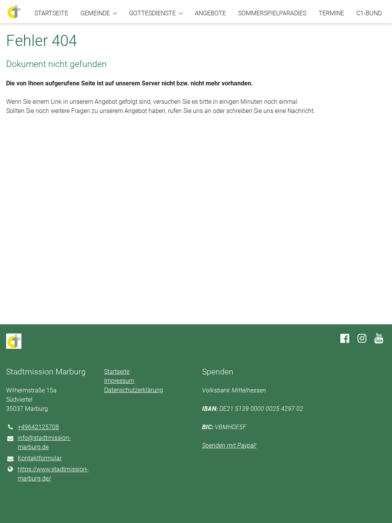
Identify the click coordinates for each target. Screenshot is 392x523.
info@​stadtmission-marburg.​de (44, 442)
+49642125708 (38, 427)
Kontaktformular (40, 458)
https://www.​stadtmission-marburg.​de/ (53, 474)
